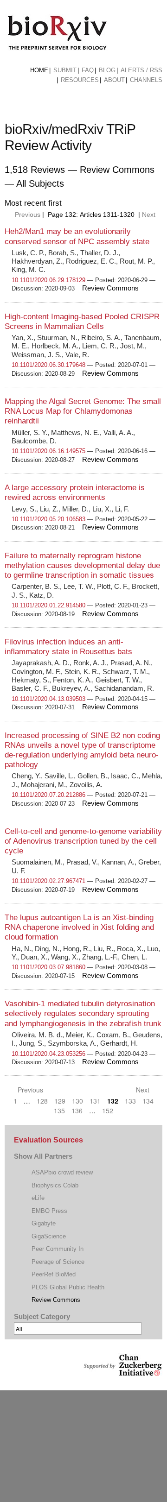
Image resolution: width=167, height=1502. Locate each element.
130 (77, 1100)
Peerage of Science (58, 1261)
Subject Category (42, 1316)
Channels (146, 79)
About (114, 79)
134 (148, 1100)
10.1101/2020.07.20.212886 (48, 794)
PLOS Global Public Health (68, 1287)
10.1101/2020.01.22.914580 (48, 605)
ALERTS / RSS (141, 70)
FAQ (88, 70)
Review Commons (56, 1299)
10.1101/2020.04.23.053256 (48, 1053)
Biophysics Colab (55, 1185)
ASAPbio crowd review (62, 1172)
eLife (38, 1197)
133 (130, 1100)
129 (59, 1100)
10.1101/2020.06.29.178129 (48, 280)
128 (42, 1100)
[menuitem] (39, 70)
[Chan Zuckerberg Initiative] (121, 1371)
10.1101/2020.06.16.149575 (48, 451)
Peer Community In (58, 1248)
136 (77, 1110)
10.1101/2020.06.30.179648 (48, 364)
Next (149, 214)
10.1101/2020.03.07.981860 (48, 967)
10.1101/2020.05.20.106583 (48, 519)
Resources (80, 79)
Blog (107, 70)
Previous (26, 214)
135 (59, 1110)
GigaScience (49, 1236)
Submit (65, 70)
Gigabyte (44, 1223)
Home (39, 70)
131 (95, 1100)
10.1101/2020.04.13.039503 (48, 698)
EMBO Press (49, 1210)
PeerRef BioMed (54, 1274)
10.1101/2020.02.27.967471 (48, 880)
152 (107, 1110)
